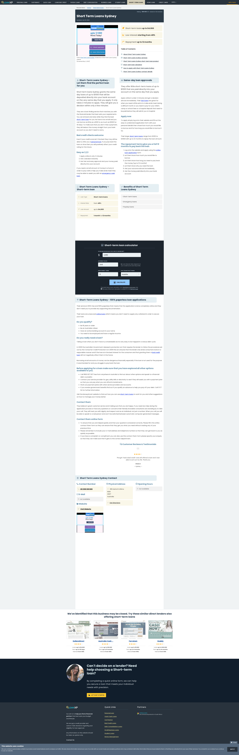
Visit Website (85, 509)
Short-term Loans (136, 2)
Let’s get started (97, 695)
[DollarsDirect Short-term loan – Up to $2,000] (78, 629)
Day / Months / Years (128, 270)
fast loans (144, 101)
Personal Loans (22, 2)
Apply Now (232, 2)
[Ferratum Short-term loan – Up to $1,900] (133, 629)
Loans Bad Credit (61, 2)
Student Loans (120, 2)
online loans (100, 314)
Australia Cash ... (105, 641)
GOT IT (232, 749)
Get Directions (115, 503)
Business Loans (106, 2)
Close (234, 742)
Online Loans (143, 713)
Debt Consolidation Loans (113, 726)
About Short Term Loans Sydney (134, 54)
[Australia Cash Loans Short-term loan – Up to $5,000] (106, 629)
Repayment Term (103, 270)
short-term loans (136, 136)
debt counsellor (86, 377)
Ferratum (133, 641)
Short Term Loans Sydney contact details (137, 72)
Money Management (112, 737)
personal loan (96, 142)
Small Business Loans (112, 730)
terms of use (134, 289)
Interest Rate (102, 261)
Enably (160, 641)
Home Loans (151, 2)
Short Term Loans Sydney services (135, 58)
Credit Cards (163, 2)
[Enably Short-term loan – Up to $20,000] (160, 629)
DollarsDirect (78, 641)
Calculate (121, 282)
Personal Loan (109, 713)
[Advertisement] (141, 224)
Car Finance (35, 2)
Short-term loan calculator (132, 65)
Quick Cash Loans (111, 716)
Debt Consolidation (90, 2)
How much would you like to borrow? (111, 251)
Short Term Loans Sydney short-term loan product (141, 61)
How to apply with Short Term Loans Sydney (138, 68)
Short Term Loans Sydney (87, 57)
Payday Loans (75, 2)
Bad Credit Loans (110, 723)
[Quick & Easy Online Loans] (7, 2)
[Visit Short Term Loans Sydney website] (90, 523)
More (173, 2)
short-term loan (83, 119)
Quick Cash (47, 2)
